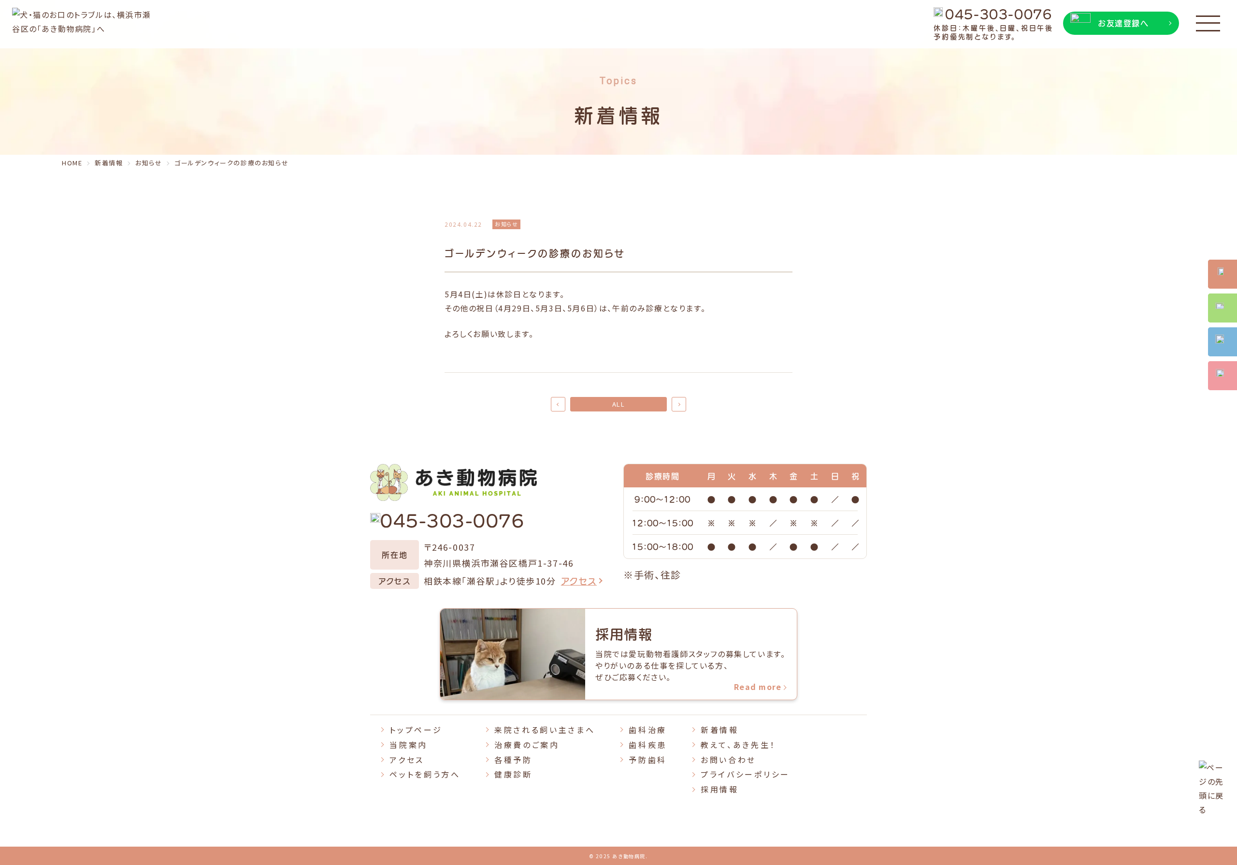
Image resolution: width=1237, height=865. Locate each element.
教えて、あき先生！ (738, 744)
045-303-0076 (998, 13)
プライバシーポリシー (745, 774)
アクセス (579, 580)
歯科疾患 (648, 744)
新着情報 (720, 729)
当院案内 (408, 744)
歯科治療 (648, 729)
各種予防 (513, 759)
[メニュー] (1208, 24)
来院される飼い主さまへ (544, 729)
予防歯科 (648, 759)
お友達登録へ (1123, 22)
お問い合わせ (728, 759)
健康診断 (513, 774)
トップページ (415, 729)
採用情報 (720, 789)
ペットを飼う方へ (424, 774)
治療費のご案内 (527, 744)
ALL (618, 404)
